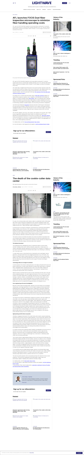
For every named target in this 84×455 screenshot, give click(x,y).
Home (54, 32)
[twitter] (31, 35)
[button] (13, 3)
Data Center (15, 14)
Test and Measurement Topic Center (32, 121)
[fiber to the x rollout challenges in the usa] (62, 46)
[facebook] (28, 35)
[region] (42, 453)
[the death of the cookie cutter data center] (62, 26)
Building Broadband (57, 9)
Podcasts (49, 9)
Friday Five (39, 9)
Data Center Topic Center (29, 360)
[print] (50, 35)
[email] (35, 35)
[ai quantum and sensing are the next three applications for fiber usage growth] (62, 205)
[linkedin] (30, 35)
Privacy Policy (32, 452)
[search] (15, 3)
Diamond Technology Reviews (29, 9)
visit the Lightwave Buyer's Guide (42, 124)
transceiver (26, 104)
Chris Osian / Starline (17, 186)
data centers (31, 98)
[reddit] (33, 35)
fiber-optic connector (39, 95)
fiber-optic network (46, 115)
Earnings (44, 9)
